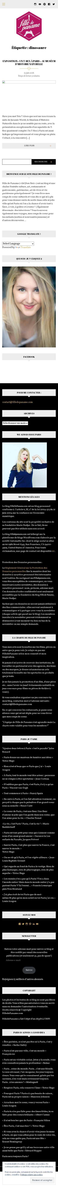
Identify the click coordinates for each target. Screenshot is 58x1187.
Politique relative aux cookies (31, 1175)
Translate (26, 247)
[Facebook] (20, 924)
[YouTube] (37, 924)
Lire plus (29, 146)
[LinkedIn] (34, 924)
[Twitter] (23, 924)
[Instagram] (27, 924)
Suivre (29, 970)
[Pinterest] (30, 924)
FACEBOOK (29, 356)
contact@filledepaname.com (17, 402)
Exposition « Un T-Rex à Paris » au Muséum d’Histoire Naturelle (29, 62)
